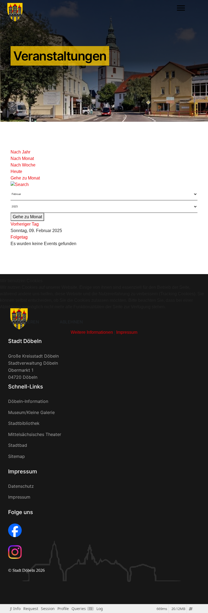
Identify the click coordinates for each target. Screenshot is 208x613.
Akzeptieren (24, 322)
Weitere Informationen (92, 332)
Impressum (126, 332)
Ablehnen (71, 322)
